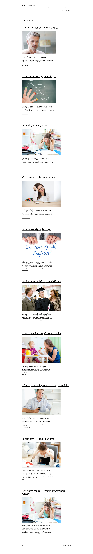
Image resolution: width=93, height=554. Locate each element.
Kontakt (38, 7)
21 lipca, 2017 (24, 322)
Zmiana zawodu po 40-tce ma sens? (40, 27)
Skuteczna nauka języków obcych (39, 76)
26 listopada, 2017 (25, 166)
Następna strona (67, 545)
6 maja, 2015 (24, 536)
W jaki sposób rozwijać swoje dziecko (41, 333)
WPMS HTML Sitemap (66, 10)
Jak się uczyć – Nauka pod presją (39, 438)
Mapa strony (43, 7)
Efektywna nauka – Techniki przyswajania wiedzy (43, 492)
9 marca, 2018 (25, 114)
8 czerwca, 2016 (25, 374)
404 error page (32, 7)
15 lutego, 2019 (25, 65)
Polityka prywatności (51, 7)
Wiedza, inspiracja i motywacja (28, 5)
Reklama (69, 7)
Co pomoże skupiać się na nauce (38, 177)
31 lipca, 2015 (24, 479)
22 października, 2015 (26, 427)
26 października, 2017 (26, 218)
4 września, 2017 (25, 270)
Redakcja (59, 7)
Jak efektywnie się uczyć (34, 125)
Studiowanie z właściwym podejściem (41, 281)
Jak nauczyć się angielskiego (36, 229)
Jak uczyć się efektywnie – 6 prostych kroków (45, 385)
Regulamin (64, 7)
